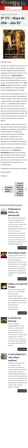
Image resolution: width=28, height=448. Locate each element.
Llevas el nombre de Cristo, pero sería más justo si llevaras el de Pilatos (19, 189)
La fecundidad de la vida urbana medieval (17, 357)
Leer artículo (22, 248)
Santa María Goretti (17, 253)
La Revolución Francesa (14, 319)
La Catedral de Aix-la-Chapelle (8, 189)
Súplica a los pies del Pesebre (17, 285)
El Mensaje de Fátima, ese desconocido (14, 212)
